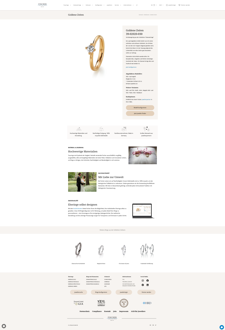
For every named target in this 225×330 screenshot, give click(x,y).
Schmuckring (107, 279)
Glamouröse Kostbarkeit (78, 263)
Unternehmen (127, 5)
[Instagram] (143, 280)
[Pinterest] (143, 285)
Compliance (97, 311)
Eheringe (70, 276)
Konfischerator (77, 208)
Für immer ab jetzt (124, 263)
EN (153, 325)
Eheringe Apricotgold (74, 284)
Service (117, 5)
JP (155, 325)
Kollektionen (146, 14)
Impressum (123, 311)
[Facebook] (147, 280)
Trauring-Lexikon (127, 281)
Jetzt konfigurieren (131, 67)
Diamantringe (77, 5)
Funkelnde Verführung (147, 263)
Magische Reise (101, 263)
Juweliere (109, 5)
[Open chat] (222, 327)
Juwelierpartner (146, 99)
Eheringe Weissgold (73, 281)
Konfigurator (98, 5)
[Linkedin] (147, 285)
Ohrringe (106, 281)
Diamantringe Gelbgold (92, 284)
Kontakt (107, 311)
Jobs (115, 311)
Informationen (126, 276)
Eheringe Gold (72, 279)
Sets (105, 286)
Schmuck (88, 5)
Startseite (141, 14)
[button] (4, 326)
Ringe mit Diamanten (92, 276)
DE (150, 325)
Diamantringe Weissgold (93, 281)
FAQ (123, 279)
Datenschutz (85, 311)
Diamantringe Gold (91, 279)
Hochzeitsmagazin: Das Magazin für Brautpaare (128, 284)
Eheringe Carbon (72, 286)
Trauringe (66, 5)
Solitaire (122, 230)
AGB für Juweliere (138, 311)
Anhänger (107, 284)
